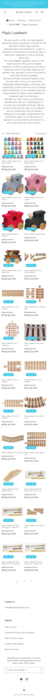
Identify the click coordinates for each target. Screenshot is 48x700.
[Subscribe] (40, 670)
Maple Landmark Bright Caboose (9, 235)
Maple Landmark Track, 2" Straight (10, 381)
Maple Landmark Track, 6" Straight (33, 381)
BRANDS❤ (14, 24)
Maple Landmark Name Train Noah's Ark (11, 272)
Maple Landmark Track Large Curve (34, 344)
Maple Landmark (30, 24)
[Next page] (30, 581)
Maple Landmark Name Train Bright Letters (33, 162)
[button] (5, 12)
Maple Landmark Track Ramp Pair (34, 454)
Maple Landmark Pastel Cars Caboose (34, 199)
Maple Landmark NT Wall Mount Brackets (33, 272)
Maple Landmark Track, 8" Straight (10, 308)
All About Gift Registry (14, 644)
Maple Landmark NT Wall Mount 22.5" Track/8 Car (10, 527)
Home (12, 20)
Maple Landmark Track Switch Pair (34, 527)
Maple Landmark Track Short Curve (34, 417)
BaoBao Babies (29, 695)
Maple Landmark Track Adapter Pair (35, 308)
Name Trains (35, 20)
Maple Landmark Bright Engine (34, 234)
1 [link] (17, 581)
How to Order (11, 627)
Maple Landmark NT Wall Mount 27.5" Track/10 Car (11, 563)
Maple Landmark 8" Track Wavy (12, 453)
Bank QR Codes (12, 649)
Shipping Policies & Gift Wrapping (19, 632)
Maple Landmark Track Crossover (9, 344)
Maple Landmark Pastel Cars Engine (11, 199)
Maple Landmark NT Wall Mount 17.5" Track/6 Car (33, 490)
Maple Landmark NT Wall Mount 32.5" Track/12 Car (33, 563)
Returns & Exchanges (14, 638)
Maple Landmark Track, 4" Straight (10, 417)
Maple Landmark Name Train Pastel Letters (11, 162)
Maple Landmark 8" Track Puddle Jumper (10, 490)
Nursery (22, 20)
